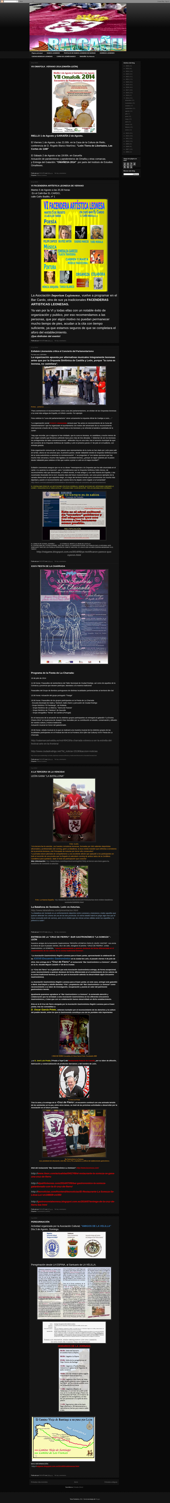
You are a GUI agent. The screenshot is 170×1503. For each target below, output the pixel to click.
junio (127, 116)
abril (126, 122)
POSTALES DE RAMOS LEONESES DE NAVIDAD (80, 53)
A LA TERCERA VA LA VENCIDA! (48, 772)
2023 (127, 74)
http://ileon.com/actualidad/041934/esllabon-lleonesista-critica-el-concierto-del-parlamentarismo (68, 482)
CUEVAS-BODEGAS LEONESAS (42, 56)
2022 (127, 76)
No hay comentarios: (61, 173)
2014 (127, 98)
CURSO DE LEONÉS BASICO (66, 56)
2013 (127, 133)
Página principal (37, 53)
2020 (127, 82)
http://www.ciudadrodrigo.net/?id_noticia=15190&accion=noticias (64, 751)
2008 (127, 146)
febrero (127, 127)
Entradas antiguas (111, 1482)
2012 (127, 136)
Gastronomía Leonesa (43, 1211)
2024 (127, 71)
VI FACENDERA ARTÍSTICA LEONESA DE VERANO (57, 185)
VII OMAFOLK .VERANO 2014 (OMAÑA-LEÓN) (54, 66)
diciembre (128, 100)
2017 (127, 90)
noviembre (128, 103)
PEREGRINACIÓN (40, 1222)
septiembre (129, 108)
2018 (127, 87)
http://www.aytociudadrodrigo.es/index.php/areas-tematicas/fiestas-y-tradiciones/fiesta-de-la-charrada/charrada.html (64, 755)
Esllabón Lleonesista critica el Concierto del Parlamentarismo (62, 351)
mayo (127, 119)
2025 (127, 68)
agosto (127, 111)
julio (126, 114)
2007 (127, 149)
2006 (127, 152)
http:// (55, 1466)
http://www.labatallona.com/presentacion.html (54, 910)
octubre (127, 105)
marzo (127, 124)
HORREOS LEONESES (107, 53)
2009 (127, 144)
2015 (127, 95)
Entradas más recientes (39, 1482)
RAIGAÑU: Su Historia (87, 56)
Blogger (98, 1499)
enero (127, 130)
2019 (127, 84)
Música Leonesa (42, 175)
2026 (127, 66)
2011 (127, 138)
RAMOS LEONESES (53, 53)
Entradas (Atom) (78, 1487)
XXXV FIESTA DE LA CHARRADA (48, 566)
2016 (127, 92)
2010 (127, 141)
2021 (127, 79)
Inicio (76, 1482)
